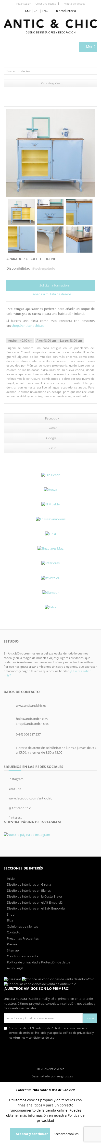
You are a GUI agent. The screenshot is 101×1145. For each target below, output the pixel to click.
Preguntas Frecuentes (22, 938)
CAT (36, 11)
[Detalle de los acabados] (50, 212)
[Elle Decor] (50, 474)
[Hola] (50, 533)
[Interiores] (50, 563)
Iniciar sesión (23, 3)
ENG (45, 11)
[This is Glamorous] (50, 519)
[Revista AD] (50, 577)
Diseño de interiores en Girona (28, 884)
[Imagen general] (50, 153)
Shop (10, 914)
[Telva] (50, 607)
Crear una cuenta (46, 3)
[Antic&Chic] (50, 23)
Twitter (52, 428)
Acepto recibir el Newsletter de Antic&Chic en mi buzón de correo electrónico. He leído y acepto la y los (51, 1033)
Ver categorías (50, 83)
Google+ (51, 438)
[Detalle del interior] (21, 212)
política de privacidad (77, 1033)
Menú (90, 46)
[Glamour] (50, 592)
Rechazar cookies (65, 1134)
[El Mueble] (50, 504)
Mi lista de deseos (74, 3)
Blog (9, 920)
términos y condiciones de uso (33, 1037)
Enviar (90, 1018)
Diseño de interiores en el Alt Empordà (34, 902)
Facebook (51, 418)
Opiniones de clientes (22, 926)
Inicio (10, 878)
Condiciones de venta (22, 956)
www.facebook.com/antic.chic (30, 798)
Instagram (16, 779)
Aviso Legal (14, 968)
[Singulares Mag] (50, 548)
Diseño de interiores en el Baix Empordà (35, 908)
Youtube (14, 789)
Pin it (52, 448)
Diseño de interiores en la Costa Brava (34, 896)
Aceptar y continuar (31, 1134)
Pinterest (15, 817)
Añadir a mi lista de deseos (51, 294)
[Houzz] (50, 489)
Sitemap (12, 950)
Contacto (13, 932)
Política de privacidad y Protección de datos (38, 962)
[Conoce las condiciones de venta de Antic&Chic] (12, 979)
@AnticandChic (19, 808)
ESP (28, 11)
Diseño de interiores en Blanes (28, 890)
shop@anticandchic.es (28, 325)
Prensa (11, 944)
